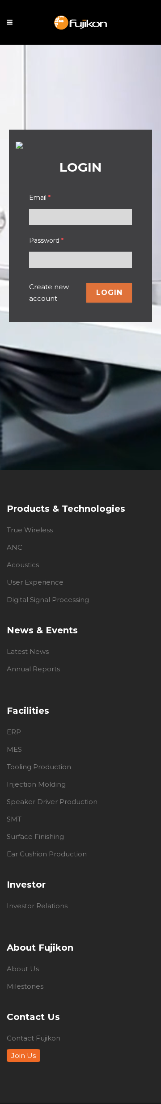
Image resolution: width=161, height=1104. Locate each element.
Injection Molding (36, 784)
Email (40, 198)
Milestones (25, 986)
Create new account (49, 292)
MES (14, 749)
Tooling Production (39, 767)
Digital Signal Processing (48, 599)
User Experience (35, 582)
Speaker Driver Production (52, 801)
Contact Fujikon (33, 1038)
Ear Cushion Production (47, 854)
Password (46, 240)
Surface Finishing (35, 836)
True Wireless (30, 530)
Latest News (28, 651)
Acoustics (23, 564)
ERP (14, 732)
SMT (14, 819)
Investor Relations (37, 906)
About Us (23, 969)
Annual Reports (33, 669)
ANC (14, 547)
